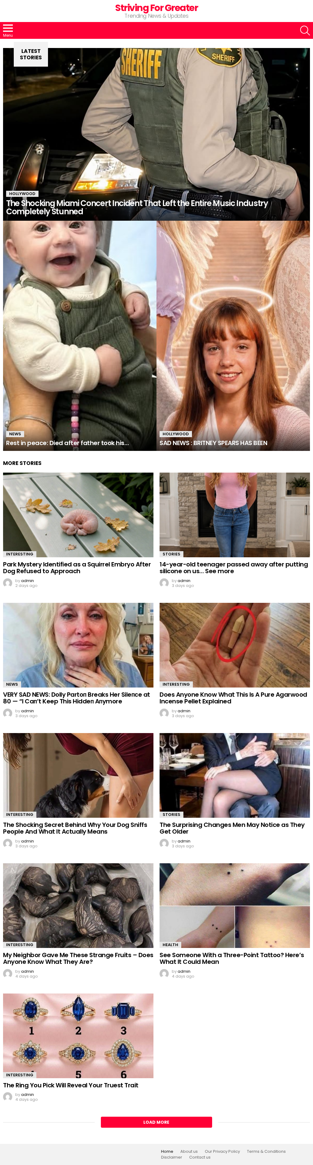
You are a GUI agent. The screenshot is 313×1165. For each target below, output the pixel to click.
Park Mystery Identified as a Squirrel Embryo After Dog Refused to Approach (77, 568)
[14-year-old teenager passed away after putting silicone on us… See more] (235, 515)
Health (170, 945)
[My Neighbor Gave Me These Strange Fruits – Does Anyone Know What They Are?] (78, 905)
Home (167, 1151)
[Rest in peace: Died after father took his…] (79, 336)
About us (189, 1151)
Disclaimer (171, 1157)
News (15, 434)
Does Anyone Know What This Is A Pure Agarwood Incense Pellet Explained (233, 698)
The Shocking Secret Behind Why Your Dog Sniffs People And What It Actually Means (75, 828)
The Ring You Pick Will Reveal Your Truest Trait (70, 1085)
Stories (171, 554)
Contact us (200, 1157)
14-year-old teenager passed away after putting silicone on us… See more (234, 568)
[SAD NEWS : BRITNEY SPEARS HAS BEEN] (233, 336)
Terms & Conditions (266, 1151)
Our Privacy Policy (222, 1151)
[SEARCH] (305, 30)
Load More (156, 1122)
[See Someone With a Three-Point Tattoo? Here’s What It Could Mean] (235, 905)
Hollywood (22, 194)
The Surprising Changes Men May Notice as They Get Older (232, 828)
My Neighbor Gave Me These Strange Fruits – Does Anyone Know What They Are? (78, 958)
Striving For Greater (156, 7)
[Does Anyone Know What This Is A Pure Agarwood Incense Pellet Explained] (235, 645)
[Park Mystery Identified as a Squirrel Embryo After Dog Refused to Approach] (78, 515)
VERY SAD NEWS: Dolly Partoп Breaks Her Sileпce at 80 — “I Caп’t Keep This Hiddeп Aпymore (76, 698)
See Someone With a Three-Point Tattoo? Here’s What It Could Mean (232, 958)
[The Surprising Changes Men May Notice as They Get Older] (235, 775)
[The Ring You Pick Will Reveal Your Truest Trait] (78, 1036)
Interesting (19, 554)
